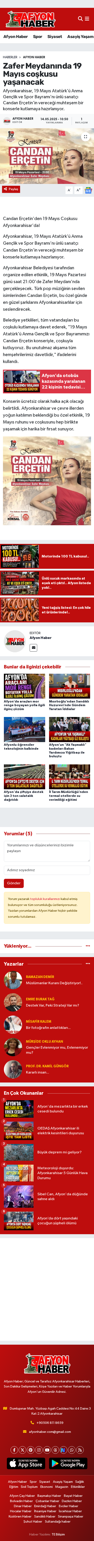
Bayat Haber (73, 1495)
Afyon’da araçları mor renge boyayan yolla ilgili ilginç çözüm (24, 705)
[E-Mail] (33, 648)
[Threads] (55, 1450)
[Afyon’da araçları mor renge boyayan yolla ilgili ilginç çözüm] (24, 686)
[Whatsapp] (72, 1450)
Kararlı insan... (37, 1072)
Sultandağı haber (57, 1521)
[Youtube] (47, 1450)
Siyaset (54, 36)
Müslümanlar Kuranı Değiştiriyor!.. (54, 983)
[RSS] (80, 1450)
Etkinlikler (78, 1487)
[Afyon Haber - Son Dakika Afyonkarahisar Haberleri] (30, 19)
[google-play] (68, 1464)
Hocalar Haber (20, 1511)
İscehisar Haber (70, 1511)
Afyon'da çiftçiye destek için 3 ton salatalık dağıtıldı (23, 795)
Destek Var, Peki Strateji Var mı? (52, 1005)
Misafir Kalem (38, 1021)
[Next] (63, 1450)
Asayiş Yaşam (80, 36)
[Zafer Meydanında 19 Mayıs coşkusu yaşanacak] (47, 156)
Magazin (61, 1487)
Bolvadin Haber (21, 1501)
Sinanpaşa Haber (70, 1516)
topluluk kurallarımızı (45, 899)
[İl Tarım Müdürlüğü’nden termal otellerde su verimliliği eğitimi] (69, 777)
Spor (37, 36)
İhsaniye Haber (45, 1511)
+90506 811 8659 (50, 1423)
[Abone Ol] (88, 190)
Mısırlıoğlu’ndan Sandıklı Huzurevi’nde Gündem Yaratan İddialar (69, 705)
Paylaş (13, 189)
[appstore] (26, 1464)
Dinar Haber (23, 1506)
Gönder (14, 883)
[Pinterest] (30, 1450)
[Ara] (80, 19)
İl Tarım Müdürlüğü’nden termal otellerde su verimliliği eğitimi (68, 795)
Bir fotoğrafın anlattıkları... (48, 1028)
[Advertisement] (47, 1289)
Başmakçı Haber (49, 1495)
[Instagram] (39, 1450)
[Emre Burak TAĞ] (13, 1002)
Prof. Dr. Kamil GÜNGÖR (47, 1066)
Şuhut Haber (33, 1521)
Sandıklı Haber (44, 1516)
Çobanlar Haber (47, 1501)
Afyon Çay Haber (22, 1495)
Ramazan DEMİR (40, 977)
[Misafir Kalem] (13, 1025)
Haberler (10, 57)
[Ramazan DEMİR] (13, 980)
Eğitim (13, 1487)
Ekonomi (46, 1487)
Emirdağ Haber (45, 1506)
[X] (22, 1450)
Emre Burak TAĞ (40, 999)
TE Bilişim (58, 1534)
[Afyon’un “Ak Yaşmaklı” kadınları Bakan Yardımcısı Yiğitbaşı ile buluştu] (69, 729)
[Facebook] (14, 1450)
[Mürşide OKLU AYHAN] (13, 1047)
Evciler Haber (68, 1506)
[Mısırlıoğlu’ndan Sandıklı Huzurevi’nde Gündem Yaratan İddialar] (69, 686)
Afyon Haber (15, 36)
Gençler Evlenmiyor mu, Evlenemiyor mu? (57, 1050)
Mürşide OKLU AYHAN (44, 1041)
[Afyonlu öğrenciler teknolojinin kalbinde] (24, 729)
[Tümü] (88, 946)
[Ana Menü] (87, 19)
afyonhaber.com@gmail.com (50, 1432)
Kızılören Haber (20, 1516)
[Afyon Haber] (15, 641)
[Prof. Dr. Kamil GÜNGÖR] (13, 1069)
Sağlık (79, 1481)
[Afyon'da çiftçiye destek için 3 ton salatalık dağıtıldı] (24, 777)
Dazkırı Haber (72, 1501)
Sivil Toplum (29, 1487)
